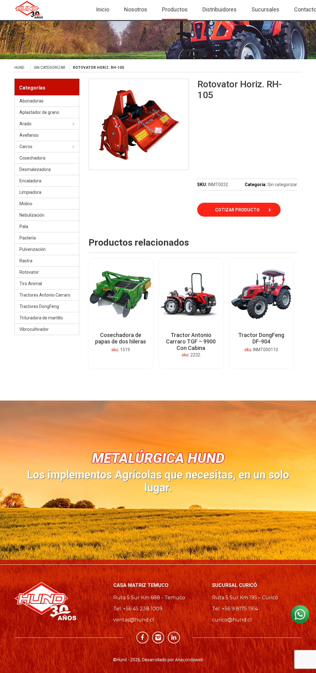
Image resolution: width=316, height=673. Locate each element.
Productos (175, 9)
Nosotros (135, 9)
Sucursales (265, 9)
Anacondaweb (189, 660)
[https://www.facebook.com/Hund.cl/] (142, 637)
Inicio (102, 9)
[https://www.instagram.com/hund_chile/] (158, 637)
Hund (19, 67)
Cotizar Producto (237, 209)
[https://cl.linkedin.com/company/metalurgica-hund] (174, 637)
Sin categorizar (49, 67)
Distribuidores (219, 9)
